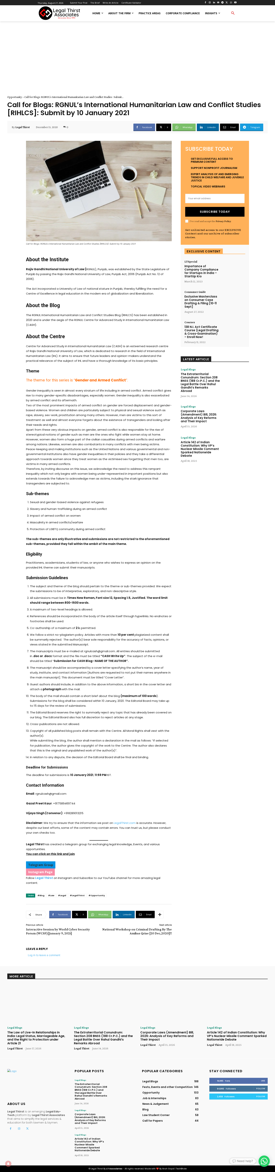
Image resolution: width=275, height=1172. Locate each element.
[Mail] (218, 3)
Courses (189, 322)
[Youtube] (235, 3)
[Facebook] (205, 3)
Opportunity (14, 96)
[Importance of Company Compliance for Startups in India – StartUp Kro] (233, 270)
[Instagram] (209, 3)
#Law (51, 895)
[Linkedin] (214, 3)
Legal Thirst (22, 127)
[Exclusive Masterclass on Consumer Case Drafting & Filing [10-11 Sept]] (233, 300)
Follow (260, 1088)
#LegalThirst (77, 895)
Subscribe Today (215, 212)
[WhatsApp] (231, 3)
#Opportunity (96, 895)
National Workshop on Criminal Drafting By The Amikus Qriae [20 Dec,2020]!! (137, 931)
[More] (160, 914)
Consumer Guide (195, 291)
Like (263, 1080)
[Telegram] (222, 3)
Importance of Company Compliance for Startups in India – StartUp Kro (201, 271)
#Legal (62, 895)
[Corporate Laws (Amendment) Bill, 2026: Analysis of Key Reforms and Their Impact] (235, 416)
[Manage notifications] (8, 1164)
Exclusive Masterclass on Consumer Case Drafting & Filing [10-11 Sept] (200, 302)
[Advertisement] (137, 54)
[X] (227, 3)
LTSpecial (190, 261)
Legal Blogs (188, 369)
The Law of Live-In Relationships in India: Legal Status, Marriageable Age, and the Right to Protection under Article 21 (36, 1037)
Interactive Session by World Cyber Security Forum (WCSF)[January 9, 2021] (58, 931)
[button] (232, 13)
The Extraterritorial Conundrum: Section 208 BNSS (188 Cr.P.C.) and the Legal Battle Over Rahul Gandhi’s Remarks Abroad (200, 382)
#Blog (40, 895)
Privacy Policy (223, 221)
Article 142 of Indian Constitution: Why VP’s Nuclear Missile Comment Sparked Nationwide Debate (200, 449)
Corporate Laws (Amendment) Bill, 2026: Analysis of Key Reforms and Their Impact (199, 416)
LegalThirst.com (125, 823)
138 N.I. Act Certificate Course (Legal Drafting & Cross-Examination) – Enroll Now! (201, 332)
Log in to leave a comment (44, 955)
